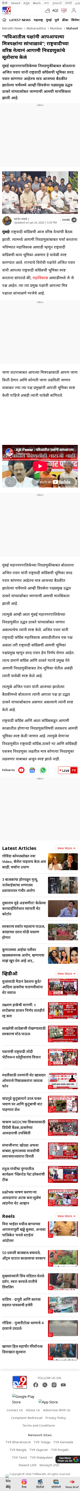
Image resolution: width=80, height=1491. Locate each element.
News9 (15, 3)
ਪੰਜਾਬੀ (68, 3)
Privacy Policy (55, 1418)
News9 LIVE (28, 1465)
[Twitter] (44, 1384)
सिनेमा (75, 20)
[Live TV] (63, 10)
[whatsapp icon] (43, 770)
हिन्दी (5, 3)
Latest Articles (19, 848)
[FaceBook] (35, 1384)
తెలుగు (37, 3)
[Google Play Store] (25, 1399)
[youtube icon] (21, 770)
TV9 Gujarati (38, 1449)
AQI (55, 10)
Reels (8, 1216)
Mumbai (55, 28)
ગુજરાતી (57, 3)
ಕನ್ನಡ (26, 3)
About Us (33, 1410)
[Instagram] (54, 1384)
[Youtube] (63, 1384)
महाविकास (40, 277)
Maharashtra (36, 28)
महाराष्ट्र (38, 20)
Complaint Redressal (26, 1418)
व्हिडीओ (9, 973)
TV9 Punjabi (60, 1449)
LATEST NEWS (20, 20)
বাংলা (46, 3)
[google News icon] (32, 770)
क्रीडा (65, 20)
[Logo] (6, 10)
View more (64, 848)
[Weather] (48, 10)
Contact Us (15, 1410)
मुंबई (49, 20)
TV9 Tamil (19, 1457)
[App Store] (51, 1403)
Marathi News (12, 28)
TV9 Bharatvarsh (18, 1442)
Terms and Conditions (38, 1425)
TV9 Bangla (17, 1449)
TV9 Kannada (63, 1442)
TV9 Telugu (41, 1442)
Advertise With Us (56, 1410)
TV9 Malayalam (41, 1457)
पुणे (57, 20)
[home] (4, 19)
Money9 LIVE (49, 1465)
